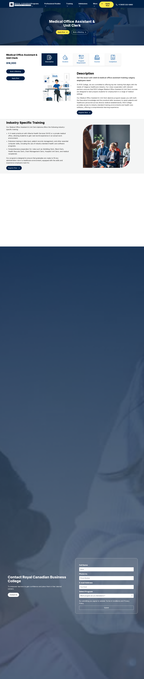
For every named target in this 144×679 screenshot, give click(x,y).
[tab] (49, 59)
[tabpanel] (90, 92)
